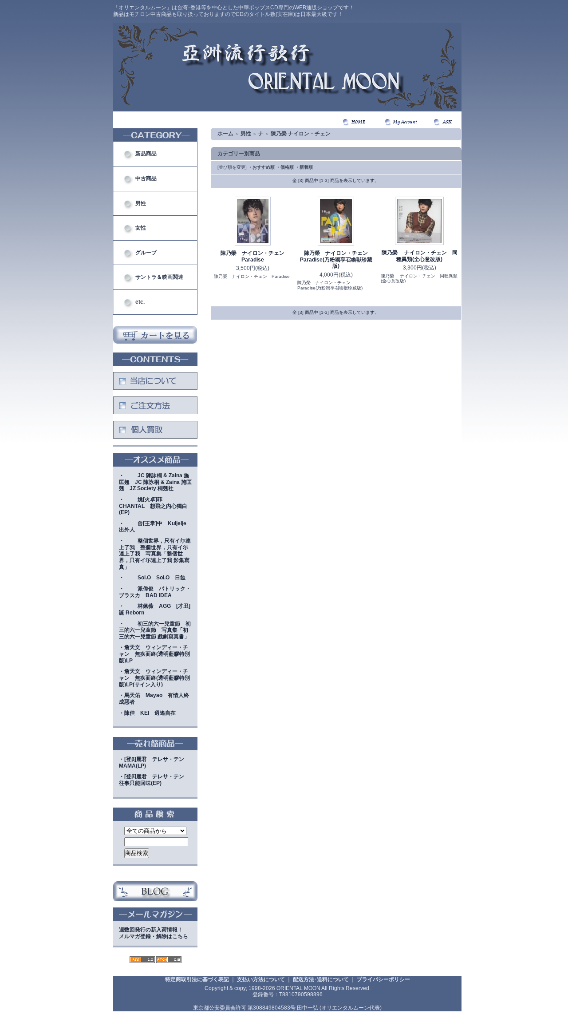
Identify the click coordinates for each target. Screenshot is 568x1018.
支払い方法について (261, 979)
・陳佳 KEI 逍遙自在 (147, 713)
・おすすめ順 (261, 167)
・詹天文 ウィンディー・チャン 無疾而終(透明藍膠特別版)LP (154, 653)
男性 (140, 203)
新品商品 (146, 154)
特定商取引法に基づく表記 (197, 979)
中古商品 (146, 178)
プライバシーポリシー (383, 979)
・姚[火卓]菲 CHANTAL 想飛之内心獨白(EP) (153, 505)
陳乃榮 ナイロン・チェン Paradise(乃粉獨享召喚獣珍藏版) (337, 259)
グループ (146, 253)
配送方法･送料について (321, 979)
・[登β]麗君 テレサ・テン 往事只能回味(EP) (154, 779)
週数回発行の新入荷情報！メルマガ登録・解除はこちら (153, 933)
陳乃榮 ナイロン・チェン (301, 134)
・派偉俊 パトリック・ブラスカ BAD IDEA (155, 592)
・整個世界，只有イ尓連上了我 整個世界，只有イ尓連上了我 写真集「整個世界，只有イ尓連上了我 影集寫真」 (155, 554)
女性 (140, 228)
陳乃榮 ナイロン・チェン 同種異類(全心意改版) (420, 256)
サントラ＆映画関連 (159, 277)
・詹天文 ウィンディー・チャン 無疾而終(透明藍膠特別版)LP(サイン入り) (154, 677)
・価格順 (285, 167)
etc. (140, 302)
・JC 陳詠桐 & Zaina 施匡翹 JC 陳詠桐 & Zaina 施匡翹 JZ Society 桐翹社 (155, 481)
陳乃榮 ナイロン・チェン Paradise (255, 256)
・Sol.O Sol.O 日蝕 (152, 577)
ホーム (225, 134)
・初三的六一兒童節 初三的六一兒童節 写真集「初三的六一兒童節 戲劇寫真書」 (155, 630)
